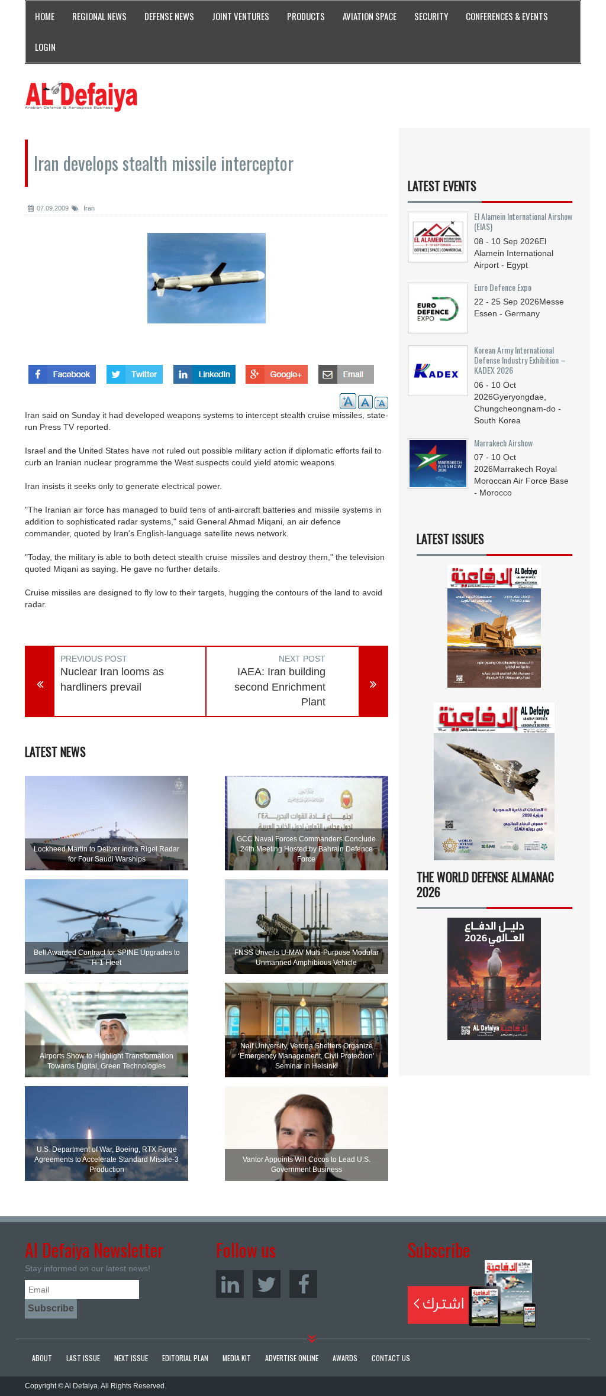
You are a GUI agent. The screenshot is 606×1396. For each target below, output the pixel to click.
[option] (206, 287)
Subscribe (472, 1293)
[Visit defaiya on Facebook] (62, 370)
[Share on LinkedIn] (204, 370)
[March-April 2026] (494, 630)
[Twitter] (267, 1284)
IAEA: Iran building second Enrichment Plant (279, 687)
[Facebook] (303, 1284)
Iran (88, 208)
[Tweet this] (135, 370)
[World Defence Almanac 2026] (494, 979)
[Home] (81, 96)
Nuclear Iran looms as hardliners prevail (112, 679)
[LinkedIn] (230, 1284)
